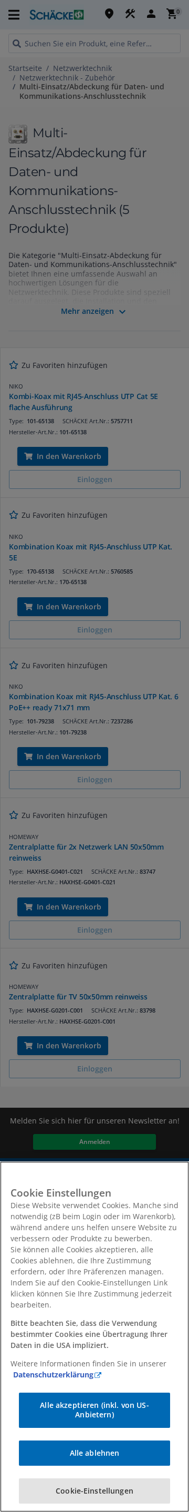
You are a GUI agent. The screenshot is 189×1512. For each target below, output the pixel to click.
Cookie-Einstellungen (94, 1491)
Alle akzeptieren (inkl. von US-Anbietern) (94, 1409)
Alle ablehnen (95, 1453)
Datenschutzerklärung (53, 1375)
